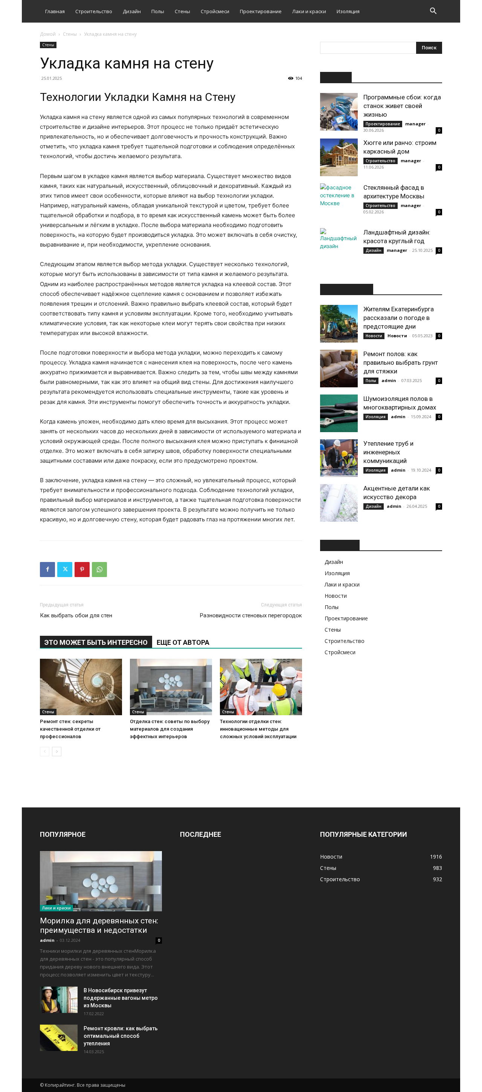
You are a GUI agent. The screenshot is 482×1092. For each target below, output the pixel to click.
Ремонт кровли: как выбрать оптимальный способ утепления (121, 1035)
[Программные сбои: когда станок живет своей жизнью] (339, 112)
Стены (182, 11)
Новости (374, 335)
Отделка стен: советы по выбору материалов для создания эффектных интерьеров (169, 729)
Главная (55, 11)
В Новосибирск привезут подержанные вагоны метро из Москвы (121, 997)
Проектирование (261, 11)
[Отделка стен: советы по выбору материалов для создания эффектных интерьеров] (171, 687)
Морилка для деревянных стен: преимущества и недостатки (99, 925)
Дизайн (132, 11)
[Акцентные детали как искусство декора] (339, 503)
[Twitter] (64, 569)
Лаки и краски (309, 11)
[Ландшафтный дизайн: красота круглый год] (339, 247)
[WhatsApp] (99, 569)
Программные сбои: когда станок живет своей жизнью (402, 105)
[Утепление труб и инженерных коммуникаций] (339, 458)
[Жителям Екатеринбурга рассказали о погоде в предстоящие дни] (339, 324)
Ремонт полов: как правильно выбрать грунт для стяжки (400, 362)
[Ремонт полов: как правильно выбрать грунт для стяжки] (339, 368)
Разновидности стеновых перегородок (251, 615)
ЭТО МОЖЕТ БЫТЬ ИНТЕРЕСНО (96, 642)
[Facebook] (47, 569)
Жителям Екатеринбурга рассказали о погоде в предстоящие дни (398, 317)
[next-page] (56, 751)
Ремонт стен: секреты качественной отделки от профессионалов (70, 729)
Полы (157, 11)
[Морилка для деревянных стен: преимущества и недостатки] (101, 881)
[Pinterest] (82, 569)
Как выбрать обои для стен (76, 615)
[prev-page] (44, 751)
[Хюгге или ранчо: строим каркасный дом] (339, 157)
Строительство (93, 11)
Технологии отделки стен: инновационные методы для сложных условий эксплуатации (258, 729)
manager (415, 123)
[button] (433, 11)
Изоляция (348, 11)
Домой (48, 34)
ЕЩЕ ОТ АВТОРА (183, 642)
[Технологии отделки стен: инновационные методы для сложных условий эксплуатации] (261, 687)
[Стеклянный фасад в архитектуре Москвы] (339, 202)
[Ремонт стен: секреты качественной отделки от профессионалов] (81, 687)
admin (388, 380)
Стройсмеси (215, 11)
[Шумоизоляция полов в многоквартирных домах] (339, 413)
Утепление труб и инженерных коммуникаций (388, 452)
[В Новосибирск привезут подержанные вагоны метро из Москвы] (59, 1000)
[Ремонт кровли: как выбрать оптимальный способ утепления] (59, 1038)
